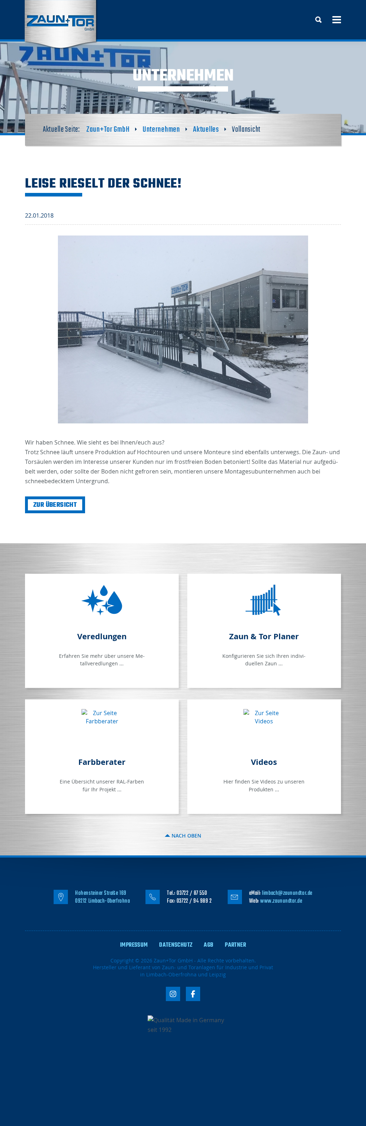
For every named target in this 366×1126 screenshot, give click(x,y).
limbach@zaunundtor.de (287, 893)
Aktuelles (206, 129)
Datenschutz (175, 945)
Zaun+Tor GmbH (107, 129)
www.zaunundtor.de (281, 901)
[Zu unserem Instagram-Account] (173, 994)
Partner (235, 945)
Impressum (134, 945)
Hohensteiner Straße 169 (100, 893)
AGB (208, 945)
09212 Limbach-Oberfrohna (102, 901)
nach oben (185, 835)
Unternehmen (161, 129)
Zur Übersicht (55, 505)
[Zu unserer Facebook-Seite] (193, 994)
